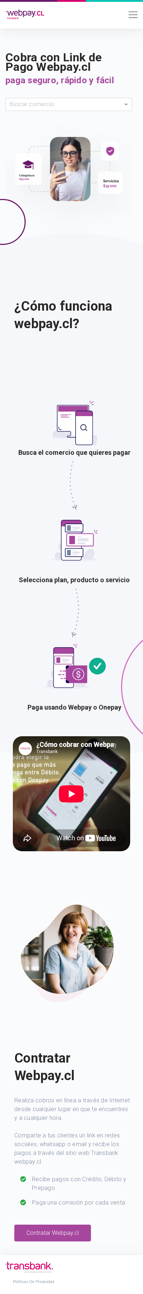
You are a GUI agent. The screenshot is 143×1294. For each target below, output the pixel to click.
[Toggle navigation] (131, 14)
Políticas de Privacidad (33, 1281)
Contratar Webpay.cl (52, 1232)
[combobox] (69, 104)
